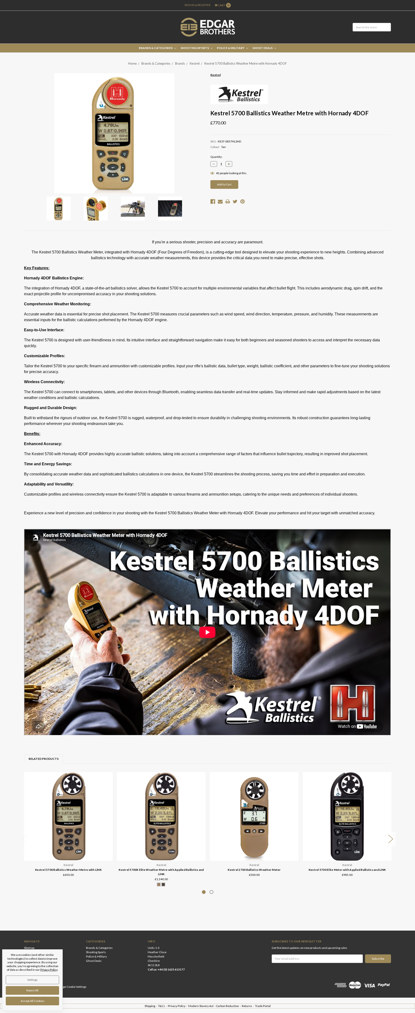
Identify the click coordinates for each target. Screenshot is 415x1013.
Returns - (248, 1006)
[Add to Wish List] (107, 784)
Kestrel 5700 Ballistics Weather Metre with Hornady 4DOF (245, 63)
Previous (24, 839)
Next (391, 839)
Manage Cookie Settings (71, 986)
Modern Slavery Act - (202, 1006)
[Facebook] (212, 201)
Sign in (189, 5)
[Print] (227, 201)
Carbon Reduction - (229, 1006)
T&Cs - (163, 1006)
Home (132, 63)
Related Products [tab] (44, 759)
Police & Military (231, 48)
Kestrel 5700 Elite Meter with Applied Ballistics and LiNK (347, 870)
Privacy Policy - (178, 1006)
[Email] (220, 201)
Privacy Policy (48, 969)
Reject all (32, 990)
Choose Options (161, 847)
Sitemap (29, 948)
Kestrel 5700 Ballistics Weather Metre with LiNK (68, 870)
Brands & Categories (156, 48)
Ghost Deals (262, 48)
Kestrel (195, 63)
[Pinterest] (242, 201)
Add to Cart (68, 847)
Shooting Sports (195, 48)
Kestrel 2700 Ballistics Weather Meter (254, 870)
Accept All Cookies (32, 1001)
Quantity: (216, 157)
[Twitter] (235, 201)
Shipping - (151, 1006)
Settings (32, 980)
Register (204, 5)
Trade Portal (263, 1006)
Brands (180, 63)
